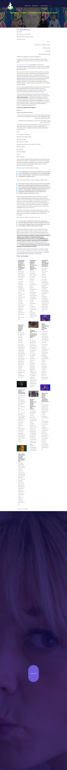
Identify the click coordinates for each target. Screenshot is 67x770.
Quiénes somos (28, 5)
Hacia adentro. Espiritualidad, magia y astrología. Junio (45, 326)
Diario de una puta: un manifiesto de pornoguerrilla (21, 391)
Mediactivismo (35, 5)
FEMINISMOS (21, 276)
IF (18, 278)
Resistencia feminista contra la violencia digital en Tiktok (21, 328)
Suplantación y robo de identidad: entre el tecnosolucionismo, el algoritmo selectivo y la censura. (33, 265)
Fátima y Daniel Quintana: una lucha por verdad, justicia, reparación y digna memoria (33, 404)
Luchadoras (32, 341)
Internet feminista (44, 5)
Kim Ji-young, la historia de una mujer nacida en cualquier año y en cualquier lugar (21, 457)
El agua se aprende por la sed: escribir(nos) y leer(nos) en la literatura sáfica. (33, 334)
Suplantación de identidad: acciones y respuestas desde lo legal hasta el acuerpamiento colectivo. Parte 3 (21, 265)
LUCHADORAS (21, 467)
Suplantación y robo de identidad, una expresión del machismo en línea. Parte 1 (45, 263)
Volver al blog (33, 673)
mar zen (45, 331)
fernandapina (45, 405)
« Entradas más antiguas (22, 508)
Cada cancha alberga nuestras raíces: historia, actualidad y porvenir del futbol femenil (45, 397)
